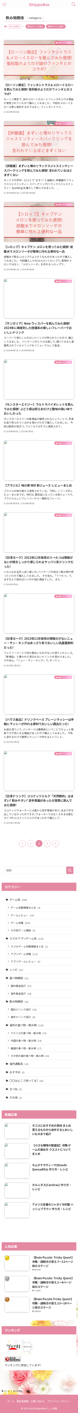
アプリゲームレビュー (25, 961)
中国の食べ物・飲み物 (26, 1040)
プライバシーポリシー (59, 1401)
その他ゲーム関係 (23, 930)
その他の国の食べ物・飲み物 (30, 1056)
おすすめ (16, 1072)
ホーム (10, 1401)
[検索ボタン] (73, 4)
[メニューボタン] (4, 4)
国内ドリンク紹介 (35, 26)
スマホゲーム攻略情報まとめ (29, 946)
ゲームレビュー (22, 915)
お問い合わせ (38, 1401)
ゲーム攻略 (20, 923)
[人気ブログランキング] (12, 1360)
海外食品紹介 (21, 993)
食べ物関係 (18, 978)
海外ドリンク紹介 (56, 26)
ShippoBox (39, 4)
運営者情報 (22, 1401)
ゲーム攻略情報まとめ (25, 907)
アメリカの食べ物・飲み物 (28, 1033)
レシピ (16, 969)
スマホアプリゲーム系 (26, 938)
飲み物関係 (18, 1001)
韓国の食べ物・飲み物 (26, 1048)
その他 (15, 1097)
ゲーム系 (18, 899)
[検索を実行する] (69, 870)
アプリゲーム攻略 (24, 954)
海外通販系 (18, 1064)
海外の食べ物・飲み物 (26, 1025)
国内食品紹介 (21, 986)
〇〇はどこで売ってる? (26, 1080)
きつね (15, 1089)
